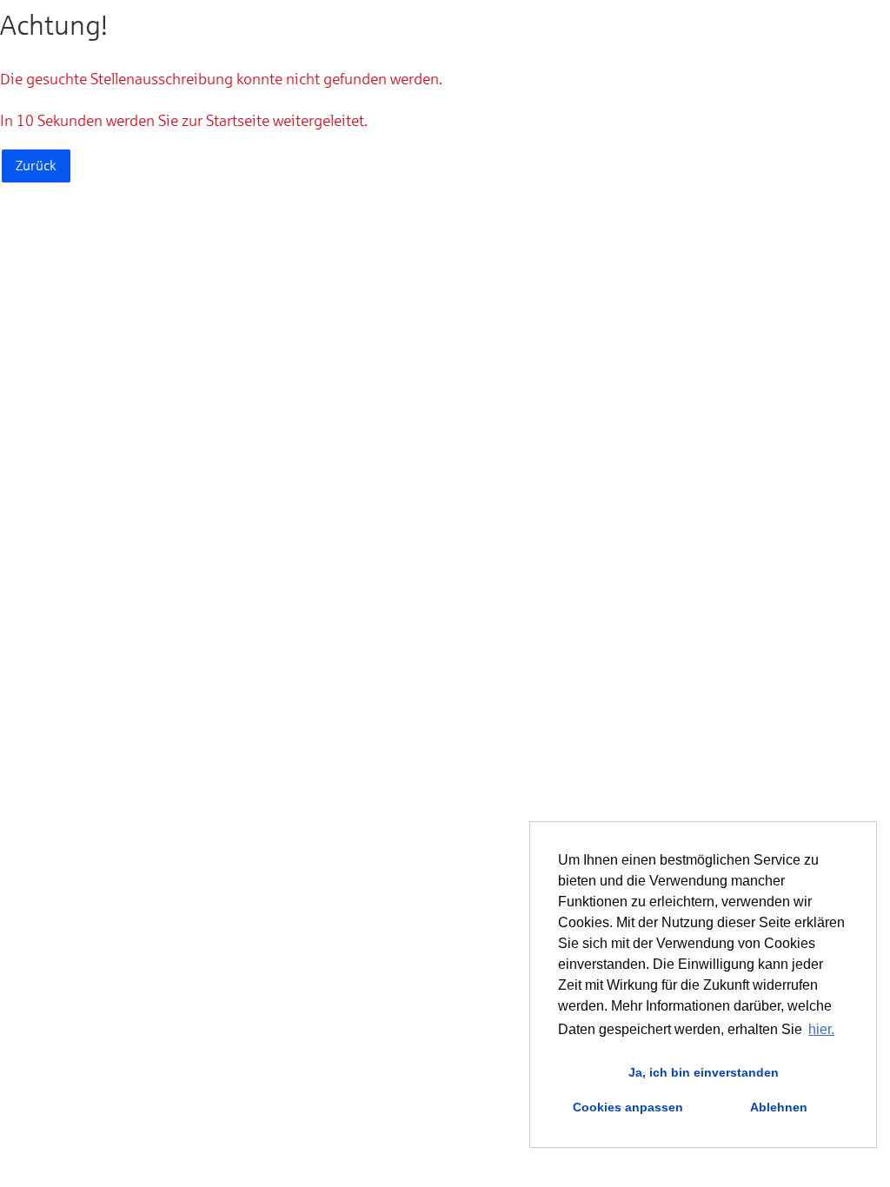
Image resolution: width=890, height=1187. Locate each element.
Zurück (36, 165)
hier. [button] (821, 1029)
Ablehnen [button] (778, 1107)
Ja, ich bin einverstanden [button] (703, 1072)
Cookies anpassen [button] (628, 1107)
